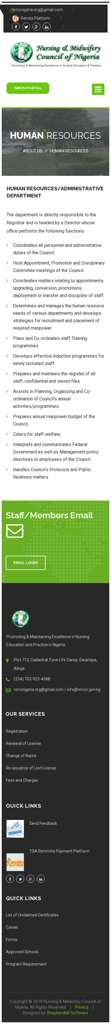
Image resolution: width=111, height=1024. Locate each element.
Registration (17, 731)
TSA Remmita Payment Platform (59, 851)
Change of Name (21, 755)
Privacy (82, 1007)
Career (12, 927)
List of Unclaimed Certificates (32, 915)
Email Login (25, 563)
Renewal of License (23, 743)
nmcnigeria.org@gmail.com (38, 9)
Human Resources (69, 151)
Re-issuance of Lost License (31, 768)
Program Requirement (26, 964)
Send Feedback (43, 823)
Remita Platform (35, 18)
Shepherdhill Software (67, 1012)
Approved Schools (22, 952)
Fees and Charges (22, 780)
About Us (32, 151)
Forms (11, 939)
